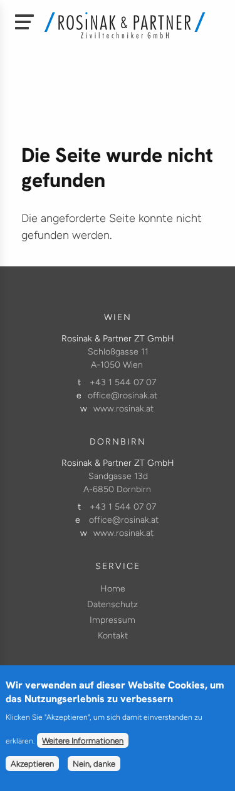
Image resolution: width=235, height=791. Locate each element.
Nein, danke (94, 763)
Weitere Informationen (82, 740)
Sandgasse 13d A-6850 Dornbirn (117, 483)
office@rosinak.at (122, 395)
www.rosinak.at (123, 408)
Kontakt (113, 635)
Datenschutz (112, 604)
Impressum (112, 620)
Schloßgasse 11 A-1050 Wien (118, 358)
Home (112, 588)
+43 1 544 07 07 (123, 382)
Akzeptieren (32, 763)
